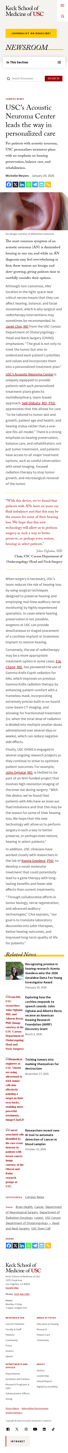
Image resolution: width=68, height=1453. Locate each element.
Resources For (15, 1317)
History (41, 1370)
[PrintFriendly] (41, 184)
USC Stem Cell (40, 1228)
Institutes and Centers (18, 1379)
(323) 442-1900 (21, 1294)
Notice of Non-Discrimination (35, 1408)
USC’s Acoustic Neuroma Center (29, 374)
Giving (9, 1398)
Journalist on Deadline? (31, 33)
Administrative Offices (18, 1393)
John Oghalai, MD (19, 772)
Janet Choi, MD (17, 326)
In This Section (17, 62)
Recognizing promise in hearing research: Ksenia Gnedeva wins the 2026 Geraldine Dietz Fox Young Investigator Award (43, 973)
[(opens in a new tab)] (15, 1089)
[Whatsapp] (28, 184)
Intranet (18, 1441)
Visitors (10, 1351)
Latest (38, 1218)
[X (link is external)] (17, 1429)
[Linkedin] (22, 184)
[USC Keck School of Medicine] (25, 11)
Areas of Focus (46, 1317)
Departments (13, 1373)
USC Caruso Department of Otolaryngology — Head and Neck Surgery (33, 1223)
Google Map (12, 1287)
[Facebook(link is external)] (8, 1429)
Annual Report (44, 1381)
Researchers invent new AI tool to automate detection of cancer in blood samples (42, 1137)
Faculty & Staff (13, 1329)
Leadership (43, 1375)
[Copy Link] (48, 184)
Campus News (34, 1197)
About (41, 1364)
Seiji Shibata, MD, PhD (38, 403)
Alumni (9, 1356)
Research (42, 1329)
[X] (15, 184)
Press (9, 1345)
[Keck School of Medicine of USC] (23, 1268)
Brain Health (24, 1207)
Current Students (15, 1324)
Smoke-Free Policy (14, 1412)
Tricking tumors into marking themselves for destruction (42, 1063)
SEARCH (53, 78)
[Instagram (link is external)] (26, 1429)
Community (12, 1340)
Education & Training (48, 1324)
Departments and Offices (17, 1366)
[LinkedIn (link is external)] (44, 1429)
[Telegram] (35, 184)
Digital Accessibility (47, 1386)
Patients (10, 1334)
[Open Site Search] (62, 16)
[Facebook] (9, 184)
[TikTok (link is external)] (53, 1429)
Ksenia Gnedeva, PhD (37, 860)
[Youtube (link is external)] (35, 1429)
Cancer (39, 1207)
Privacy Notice (12, 1408)
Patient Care (43, 1334)
